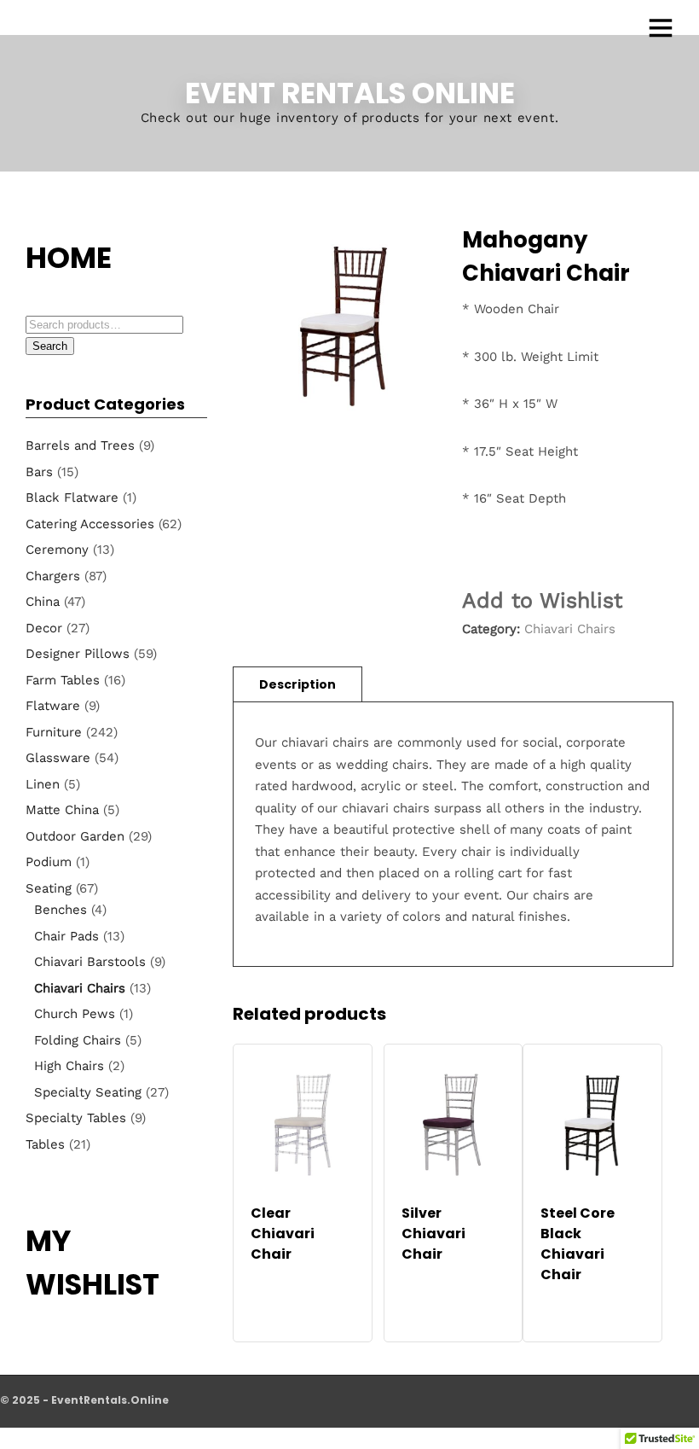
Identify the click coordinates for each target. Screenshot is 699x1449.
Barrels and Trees (80, 445)
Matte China (62, 810)
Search (49, 346)
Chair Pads (66, 936)
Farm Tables (63, 680)
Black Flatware (72, 497)
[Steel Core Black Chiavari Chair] (592, 1125)
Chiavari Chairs (569, 629)
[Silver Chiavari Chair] (453, 1125)
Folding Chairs (77, 1040)
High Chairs (69, 1066)
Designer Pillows (78, 653)
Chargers (53, 576)
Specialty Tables (76, 1118)
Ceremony (57, 549)
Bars (39, 472)
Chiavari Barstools (90, 961)
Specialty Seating (88, 1092)
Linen (43, 784)
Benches (60, 909)
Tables (45, 1144)
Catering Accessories (90, 524)
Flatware (53, 705)
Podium (49, 862)
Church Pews (74, 1013)
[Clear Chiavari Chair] (303, 1125)
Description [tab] (297, 684)
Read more (302, 1272)
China (43, 601)
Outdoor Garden (75, 836)
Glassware (58, 757)
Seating (49, 888)
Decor (44, 628)
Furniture (54, 732)
